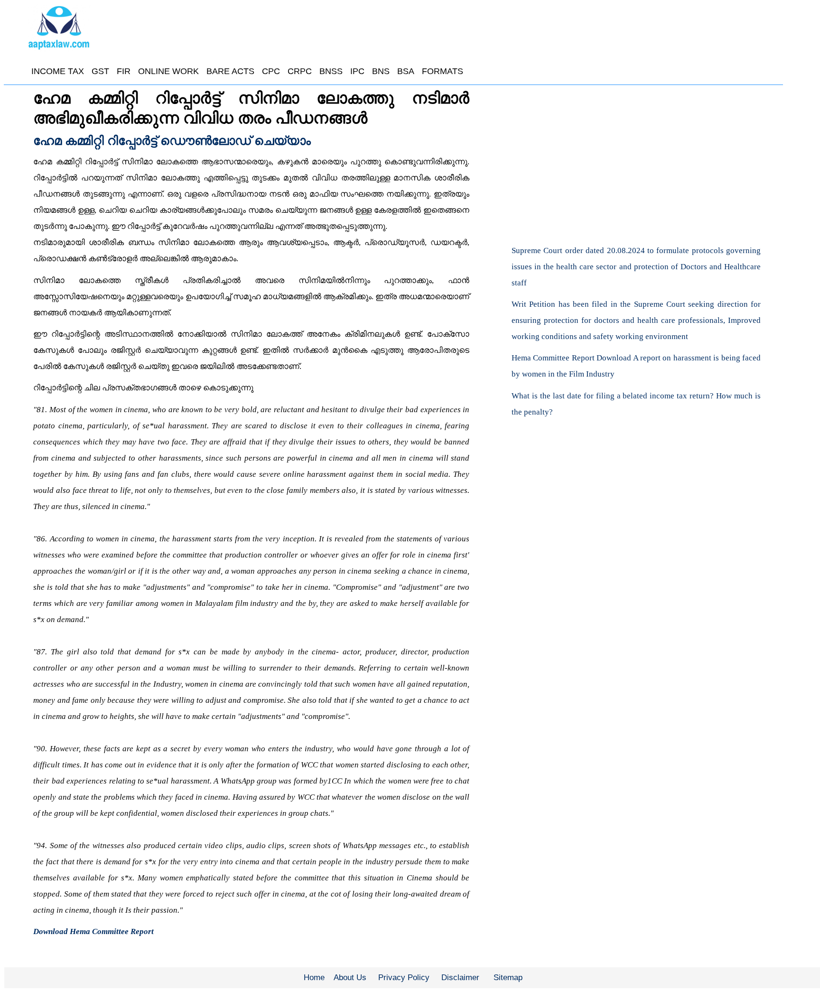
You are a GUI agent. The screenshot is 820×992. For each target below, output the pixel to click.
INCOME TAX (57, 71)
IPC (357, 71)
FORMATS (442, 71)
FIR (123, 71)
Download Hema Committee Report (93, 931)
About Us (350, 977)
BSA (405, 71)
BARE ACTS (230, 71)
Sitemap (508, 977)
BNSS (331, 71)
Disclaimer (460, 977)
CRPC (300, 71)
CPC (271, 71)
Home (314, 977)
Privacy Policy (403, 977)
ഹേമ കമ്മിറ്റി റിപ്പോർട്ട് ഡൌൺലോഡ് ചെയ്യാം (172, 140)
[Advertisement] (636, 159)
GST (100, 71)
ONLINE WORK (168, 71)
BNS (381, 71)
